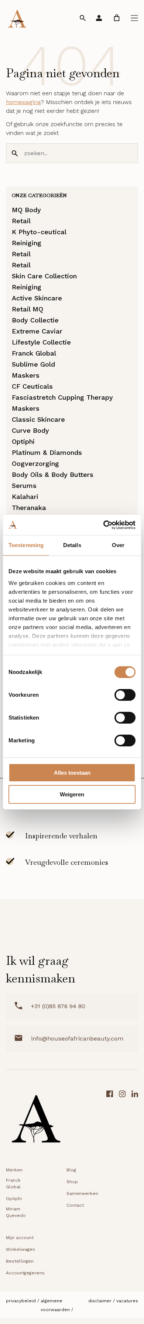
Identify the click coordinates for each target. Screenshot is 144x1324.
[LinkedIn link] (134, 1121)
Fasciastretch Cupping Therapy (62, 397)
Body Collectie (35, 320)
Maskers (26, 375)
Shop (72, 1181)
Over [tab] (118, 545)
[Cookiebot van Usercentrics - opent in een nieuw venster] (104, 525)
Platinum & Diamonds (47, 452)
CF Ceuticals (32, 386)
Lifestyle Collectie (41, 342)
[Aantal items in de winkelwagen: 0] (117, 18)
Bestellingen (20, 1261)
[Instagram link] (122, 1121)
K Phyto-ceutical (39, 232)
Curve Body (30, 430)
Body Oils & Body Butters (52, 474)
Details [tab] (72, 545)
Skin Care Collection (44, 276)
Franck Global (34, 353)
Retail (21, 221)
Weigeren (72, 794)
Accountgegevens (25, 1272)
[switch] (125, 695)
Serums (24, 485)
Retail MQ (27, 309)
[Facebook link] (109, 1121)
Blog (71, 1170)
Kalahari (25, 496)
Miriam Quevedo (16, 1212)
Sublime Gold (33, 364)
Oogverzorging (35, 463)
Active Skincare (37, 298)
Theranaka (29, 507)
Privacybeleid (21, 1300)
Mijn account (20, 1237)
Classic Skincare (38, 419)
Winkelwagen (20, 1249)
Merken (14, 1170)
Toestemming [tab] (26, 545)
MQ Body (26, 210)
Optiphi (23, 441)
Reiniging (26, 243)
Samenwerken (82, 1193)
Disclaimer (100, 1300)
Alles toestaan (72, 773)
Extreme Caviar (37, 331)
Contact (75, 1205)
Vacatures (127, 1300)
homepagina (23, 102)
